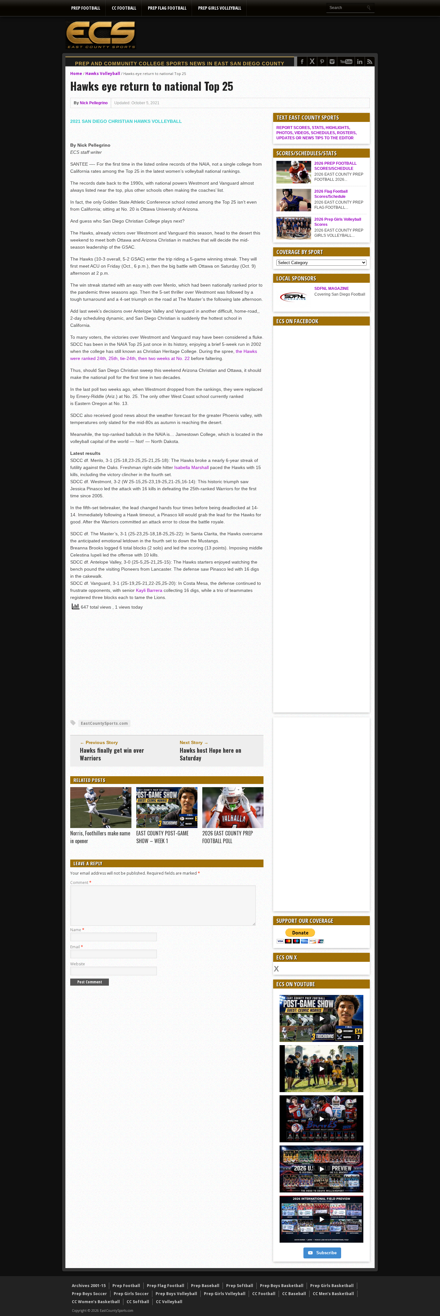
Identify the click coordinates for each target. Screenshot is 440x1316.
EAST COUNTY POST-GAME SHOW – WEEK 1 (162, 837)
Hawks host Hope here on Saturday (210, 754)
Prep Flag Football (167, 8)
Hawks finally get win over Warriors (112, 754)
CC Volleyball (169, 1301)
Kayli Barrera (149, 590)
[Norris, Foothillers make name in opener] (100, 826)
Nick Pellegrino (94, 103)
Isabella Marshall (191, 467)
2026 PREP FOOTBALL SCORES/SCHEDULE (335, 166)
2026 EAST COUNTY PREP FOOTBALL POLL (227, 837)
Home (76, 73)
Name (77, 930)
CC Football (124, 8)
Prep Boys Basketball (281, 1285)
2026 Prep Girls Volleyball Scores (337, 222)
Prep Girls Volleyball (219, 8)
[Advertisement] (257, 34)
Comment (80, 882)
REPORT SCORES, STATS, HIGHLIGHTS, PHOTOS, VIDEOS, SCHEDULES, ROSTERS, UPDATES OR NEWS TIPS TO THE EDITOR (316, 132)
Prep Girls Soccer (131, 1293)
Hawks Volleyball (102, 73)
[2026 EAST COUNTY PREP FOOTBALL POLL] (232, 826)
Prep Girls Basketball (332, 1285)
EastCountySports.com (104, 723)
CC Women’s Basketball (96, 1301)
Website (77, 964)
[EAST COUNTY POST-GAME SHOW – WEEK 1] (166, 826)
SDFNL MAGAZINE (331, 288)
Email (76, 947)
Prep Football (85, 8)
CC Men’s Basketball (333, 1293)
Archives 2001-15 (89, 1285)
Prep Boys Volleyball (176, 1293)
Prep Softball (239, 1285)
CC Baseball (294, 1293)
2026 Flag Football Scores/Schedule (331, 194)
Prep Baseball (205, 1285)
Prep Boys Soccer (89, 1293)
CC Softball (138, 1301)
